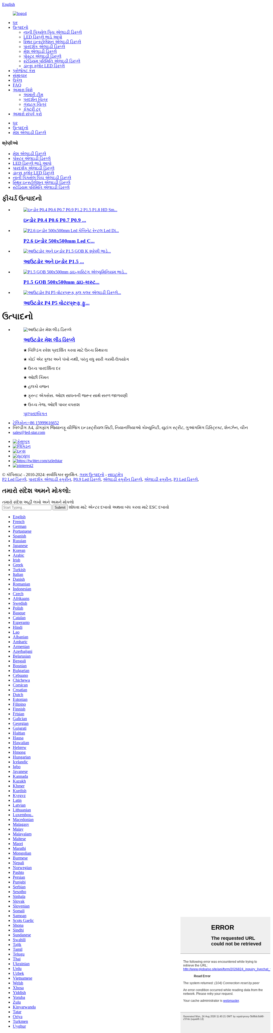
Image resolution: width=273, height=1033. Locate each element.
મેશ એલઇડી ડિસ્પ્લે (40, 51)
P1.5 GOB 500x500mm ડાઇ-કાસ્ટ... (61, 282)
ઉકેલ (17, 80)
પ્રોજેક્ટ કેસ (24, 70)
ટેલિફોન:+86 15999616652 (36, 423)
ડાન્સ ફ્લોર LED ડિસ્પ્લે (44, 66)
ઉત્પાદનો (20, 27)
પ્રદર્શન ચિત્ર (35, 99)
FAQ (17, 85)
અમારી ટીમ (33, 94)
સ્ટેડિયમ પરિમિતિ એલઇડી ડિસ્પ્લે (51, 61)
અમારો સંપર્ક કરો (27, 114)
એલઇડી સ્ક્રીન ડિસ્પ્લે (122, 479)
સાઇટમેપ (115, 474)
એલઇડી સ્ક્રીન (157, 479)
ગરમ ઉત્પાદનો (91, 474)
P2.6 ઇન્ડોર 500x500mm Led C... (59, 241)
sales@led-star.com (29, 432)
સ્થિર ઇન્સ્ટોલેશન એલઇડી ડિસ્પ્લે (52, 42)
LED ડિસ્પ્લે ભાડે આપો (42, 37)
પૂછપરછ (30, 413)
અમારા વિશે (23, 90)
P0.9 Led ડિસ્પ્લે (87, 479)
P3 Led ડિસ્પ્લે (186, 479)
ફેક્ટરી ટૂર (32, 109)
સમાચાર (20, 75)
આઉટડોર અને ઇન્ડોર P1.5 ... (53, 261)
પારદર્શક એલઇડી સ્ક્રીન (50, 479)
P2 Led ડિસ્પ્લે (14, 479)
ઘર (15, 22)
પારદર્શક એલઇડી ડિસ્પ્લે (44, 46)
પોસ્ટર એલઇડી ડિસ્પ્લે (42, 56)
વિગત (42, 413)
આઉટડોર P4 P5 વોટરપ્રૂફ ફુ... (56, 303)
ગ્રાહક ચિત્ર (34, 104)
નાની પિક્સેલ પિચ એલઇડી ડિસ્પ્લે (52, 32)
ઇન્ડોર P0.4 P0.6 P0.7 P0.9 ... (54, 220)
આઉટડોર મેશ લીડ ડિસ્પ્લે (49, 340)
